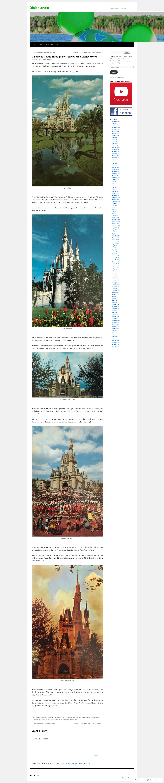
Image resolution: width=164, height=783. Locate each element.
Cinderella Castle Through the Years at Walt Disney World (64, 56)
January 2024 (115, 149)
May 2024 (114, 141)
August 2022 (115, 179)
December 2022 (116, 171)
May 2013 (114, 310)
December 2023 (116, 151)
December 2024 (116, 127)
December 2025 (116, 121)
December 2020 (116, 220)
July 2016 (114, 246)
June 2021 (114, 207)
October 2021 (115, 199)
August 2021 (115, 203)
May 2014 (114, 298)
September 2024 (116, 133)
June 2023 (114, 159)
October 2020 (115, 224)
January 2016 (115, 258)
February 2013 (115, 316)
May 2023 (114, 161)
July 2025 (114, 123)
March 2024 (115, 145)
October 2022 (115, 175)
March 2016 (115, 254)
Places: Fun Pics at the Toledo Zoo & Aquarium (88, 52)
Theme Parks (58, 717)
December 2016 (116, 236)
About (40, 44)
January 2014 (115, 306)
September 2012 (116, 326)
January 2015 (115, 282)
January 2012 (115, 342)
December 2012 (116, 320)
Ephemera (50, 717)
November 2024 (116, 129)
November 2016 (116, 238)
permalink (74, 719)
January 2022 (115, 193)
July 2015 (114, 270)
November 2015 (116, 262)
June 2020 (114, 232)
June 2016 (114, 248)
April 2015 (114, 276)
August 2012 (115, 328)
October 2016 (115, 240)
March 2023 (115, 165)
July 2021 (114, 205)
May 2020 (114, 234)
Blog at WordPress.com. (127, 778)
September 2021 (116, 201)
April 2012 (114, 336)
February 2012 (115, 340)
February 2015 (115, 280)
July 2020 (114, 230)
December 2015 (116, 260)
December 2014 (116, 284)
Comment (95, 755)
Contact (46, 44)
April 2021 (114, 211)
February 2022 (115, 191)
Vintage (48, 719)
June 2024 (114, 139)
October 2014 (115, 288)
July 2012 (114, 330)
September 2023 (116, 157)
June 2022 (114, 183)
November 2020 (116, 222)
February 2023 (115, 167)
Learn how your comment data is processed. (74, 763)
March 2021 (115, 213)
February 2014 (115, 304)
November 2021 (116, 197)
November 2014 (116, 286)
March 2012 (115, 338)
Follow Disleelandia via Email (121, 57)
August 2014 (115, 292)
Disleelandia (39, 7)
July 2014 (114, 294)
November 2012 (116, 322)
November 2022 (116, 173)
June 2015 (114, 272)
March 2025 (115, 125)
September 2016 (116, 242)
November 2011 (116, 346)
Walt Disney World (68, 717)
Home (34, 44)
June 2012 (114, 332)
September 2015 (116, 266)
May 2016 (114, 250)
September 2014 (116, 290)
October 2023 (115, 155)
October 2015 (115, 264)
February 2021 (115, 215)
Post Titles (54, 44)
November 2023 (116, 153)
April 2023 (114, 163)
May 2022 (114, 185)
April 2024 (114, 143)
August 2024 (115, 135)
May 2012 (114, 334)
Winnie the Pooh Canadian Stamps (43, 52)
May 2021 (114, 209)
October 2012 (115, 324)
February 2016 (115, 256)
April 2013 (114, 312)
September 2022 (116, 177)
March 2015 (115, 278)
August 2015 (115, 268)
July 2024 (114, 137)
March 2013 (115, 314)
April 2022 (114, 187)
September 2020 (116, 226)
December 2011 (116, 344)
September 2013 (116, 308)
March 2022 (115, 189)
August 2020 (115, 228)
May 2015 (114, 274)
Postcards (42, 719)
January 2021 (115, 217)
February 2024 (115, 147)
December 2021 (116, 195)
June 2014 (114, 296)
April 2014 (114, 300)
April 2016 (114, 252)
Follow (114, 72)
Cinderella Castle (96, 717)
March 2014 (115, 302)
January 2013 (115, 318)
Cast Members (85, 717)
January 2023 (115, 169)
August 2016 (115, 244)
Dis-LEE (50, 59)
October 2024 (115, 131)
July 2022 (114, 181)
